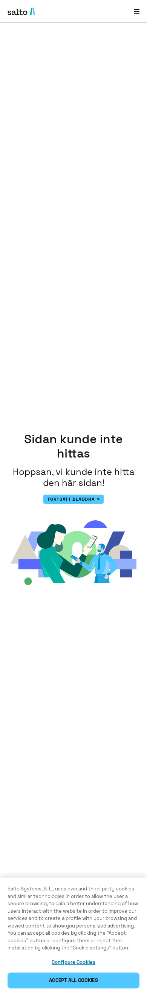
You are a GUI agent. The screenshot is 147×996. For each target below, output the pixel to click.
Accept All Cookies (73, 980)
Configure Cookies (73, 962)
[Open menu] (136, 11)
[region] (73, 937)
